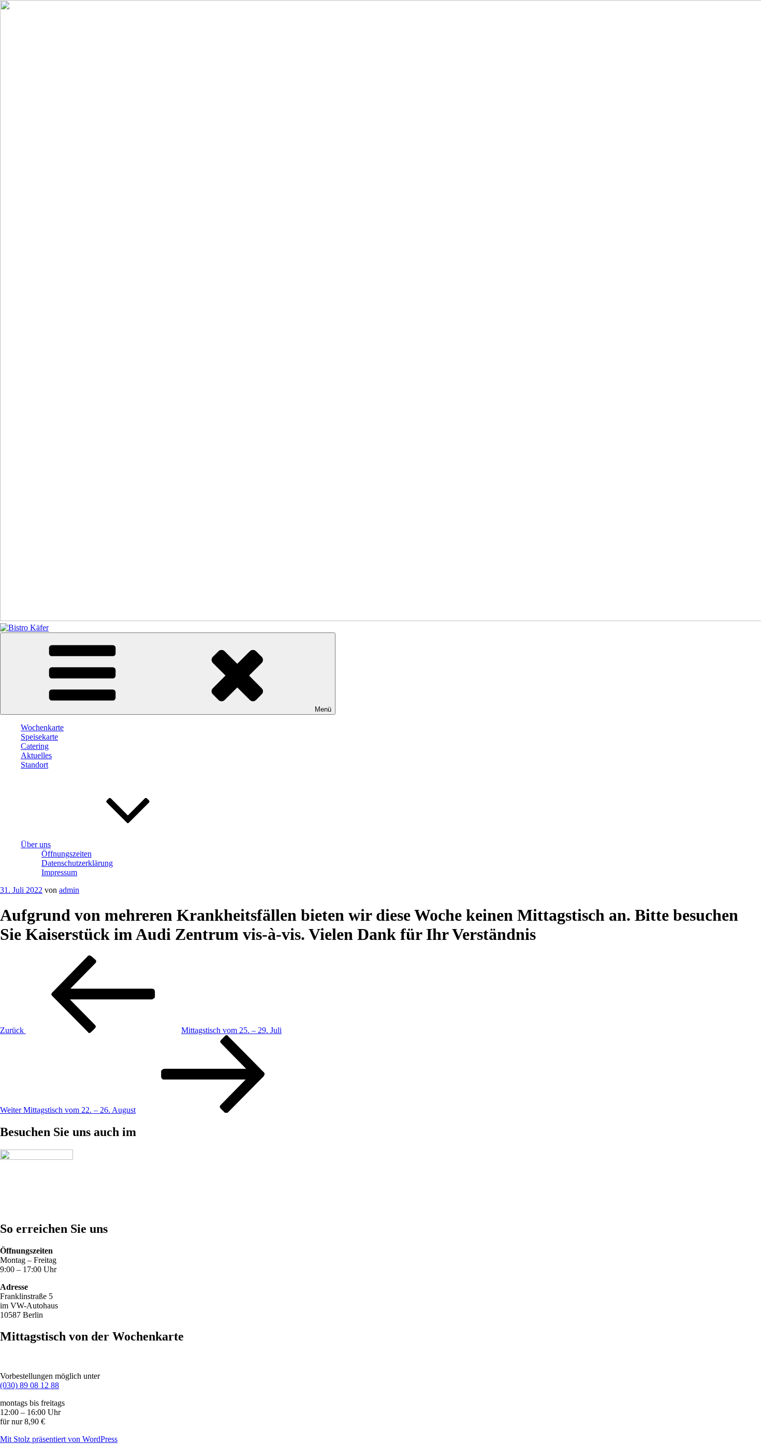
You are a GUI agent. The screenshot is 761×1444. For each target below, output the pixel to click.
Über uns (36, 844)
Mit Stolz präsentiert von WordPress (59, 1439)
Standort (34, 764)
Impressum (59, 872)
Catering (35, 746)
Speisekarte (39, 736)
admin (69, 890)
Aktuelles (36, 755)
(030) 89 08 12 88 (29, 1385)
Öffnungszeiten (66, 853)
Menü (323, 709)
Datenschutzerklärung (77, 863)
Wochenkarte (42, 727)
